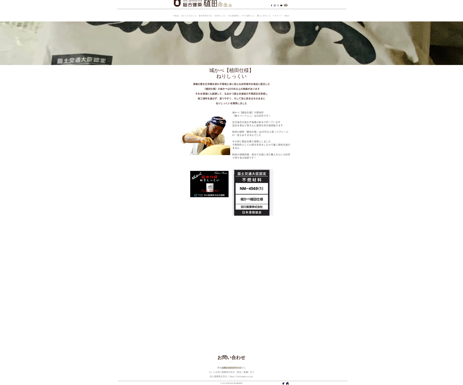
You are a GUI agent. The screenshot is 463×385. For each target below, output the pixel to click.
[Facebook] (271, 5)
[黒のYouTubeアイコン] (281, 5)
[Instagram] (275, 5)
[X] (278, 5)
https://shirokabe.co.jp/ (241, 376)
